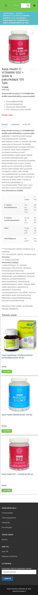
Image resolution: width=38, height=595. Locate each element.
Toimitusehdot (7, 513)
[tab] (5, 124)
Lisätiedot (15, 124)
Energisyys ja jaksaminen (14, 18)
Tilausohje (6, 522)
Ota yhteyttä (7, 527)
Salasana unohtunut (9, 556)
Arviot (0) (26, 124)
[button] (33, 33)
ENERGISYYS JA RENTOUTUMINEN (16, 16)
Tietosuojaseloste (9, 518)
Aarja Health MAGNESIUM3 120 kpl (16, 415)
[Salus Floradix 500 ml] (31, 70)
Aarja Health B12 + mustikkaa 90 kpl (17, 474)
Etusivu (4, 539)
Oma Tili (5, 551)
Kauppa (19, 13)
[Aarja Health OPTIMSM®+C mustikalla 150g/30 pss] (35, 70)
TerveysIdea (8, 13)
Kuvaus (5, 124)
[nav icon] (6, 5)
